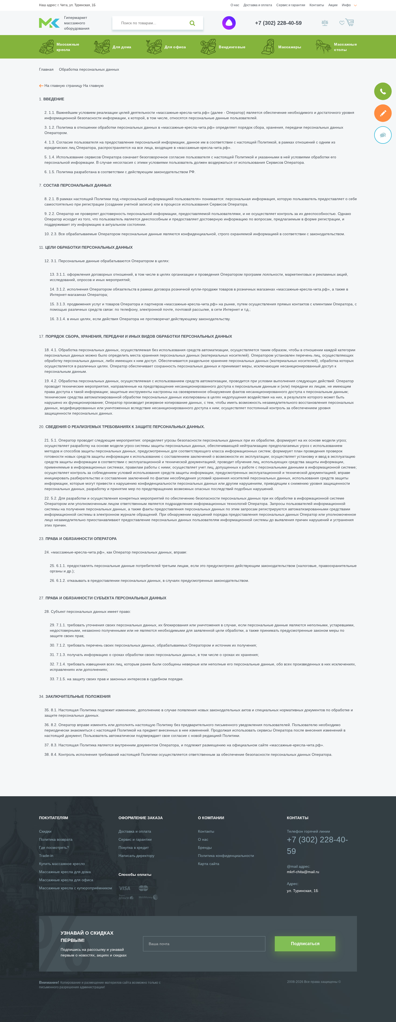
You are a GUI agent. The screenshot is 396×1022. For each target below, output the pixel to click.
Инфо (346, 5)
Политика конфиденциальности (226, 855)
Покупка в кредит (134, 847)
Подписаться (305, 943)
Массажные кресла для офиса (66, 880)
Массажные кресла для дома (65, 872)
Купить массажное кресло (62, 864)
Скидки (45, 831)
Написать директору (136, 855)
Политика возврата (55, 839)
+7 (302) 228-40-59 (278, 23)
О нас (235, 5)
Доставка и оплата (258, 5)
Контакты (317, 5)
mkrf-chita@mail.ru (303, 872)
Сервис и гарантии (290, 5)
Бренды (205, 847)
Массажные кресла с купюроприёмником (75, 888)
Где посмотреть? (54, 847)
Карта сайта (208, 864)
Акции (333, 5)
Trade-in (46, 855)
